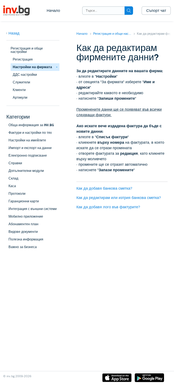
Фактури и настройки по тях (30, 132)
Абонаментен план (23, 224)
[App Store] (117, 378)
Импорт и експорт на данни (30, 148)
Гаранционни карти (23, 201)
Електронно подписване (27, 155)
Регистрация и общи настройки (27, 50)
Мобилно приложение (25, 216)
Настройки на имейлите (27, 140)
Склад (13, 178)
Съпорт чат (156, 10)
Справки (15, 163)
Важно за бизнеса (22, 247)
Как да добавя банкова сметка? (104, 188)
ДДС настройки (25, 74)
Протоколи (16, 193)
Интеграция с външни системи (32, 209)
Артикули (20, 97)
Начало (53, 10)
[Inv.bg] (19, 11)
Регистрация (23, 59)
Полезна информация (25, 239)
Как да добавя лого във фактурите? (108, 207)
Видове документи (23, 231)
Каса (12, 186)
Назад (14, 33)
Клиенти (19, 90)
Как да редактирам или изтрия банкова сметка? (118, 198)
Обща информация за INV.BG (31, 125)
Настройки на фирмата (32, 67)
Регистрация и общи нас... (112, 33)
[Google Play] (149, 378)
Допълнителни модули (26, 171)
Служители (21, 82)
